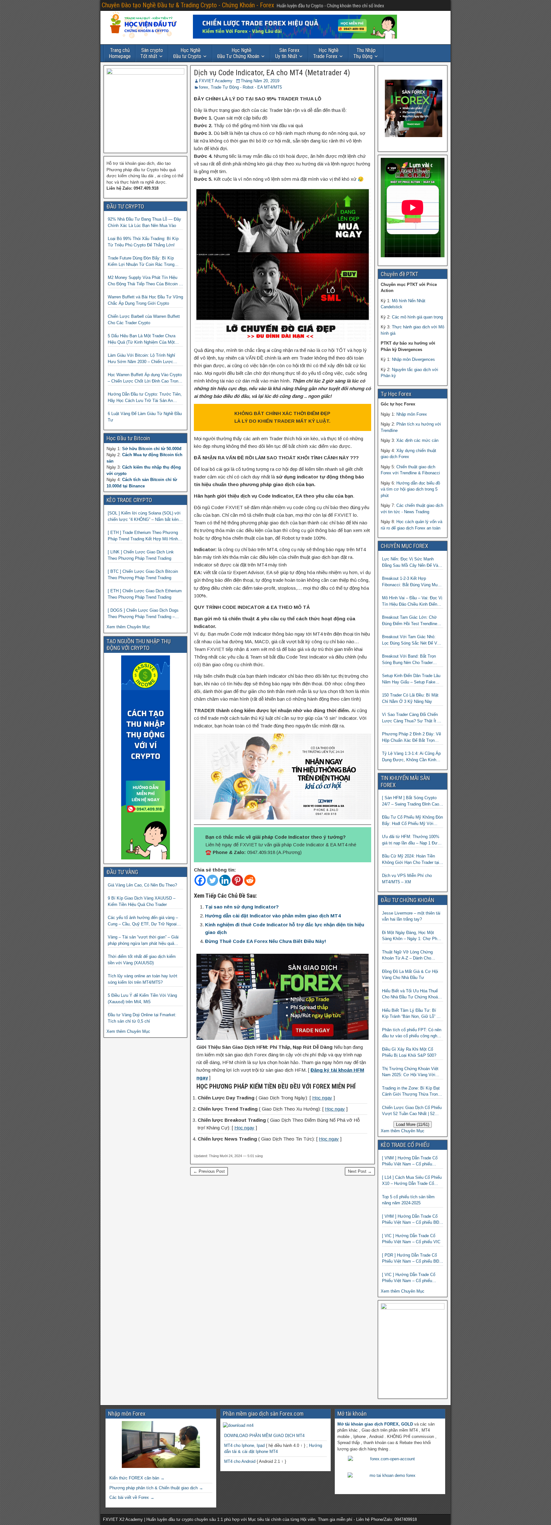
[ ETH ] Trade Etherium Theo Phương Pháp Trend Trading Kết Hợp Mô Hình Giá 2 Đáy (143, 536)
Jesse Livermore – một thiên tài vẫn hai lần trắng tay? (411, 916)
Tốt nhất (151, 53)
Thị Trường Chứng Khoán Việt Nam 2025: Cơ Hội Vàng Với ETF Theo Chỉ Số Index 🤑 (410, 1072)
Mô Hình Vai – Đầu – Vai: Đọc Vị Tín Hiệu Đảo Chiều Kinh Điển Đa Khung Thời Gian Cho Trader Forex (412, 601)
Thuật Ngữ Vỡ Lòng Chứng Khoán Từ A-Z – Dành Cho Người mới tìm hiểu (407, 955)
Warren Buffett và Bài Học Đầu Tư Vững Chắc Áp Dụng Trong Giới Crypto (145, 300)
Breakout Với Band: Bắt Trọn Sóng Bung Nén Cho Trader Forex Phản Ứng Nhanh (409, 660)
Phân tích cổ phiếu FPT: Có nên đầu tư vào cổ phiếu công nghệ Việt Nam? (411, 1033)
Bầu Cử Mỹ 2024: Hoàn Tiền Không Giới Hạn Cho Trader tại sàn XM (410, 859)
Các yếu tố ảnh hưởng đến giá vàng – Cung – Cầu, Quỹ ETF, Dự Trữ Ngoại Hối (143, 921)
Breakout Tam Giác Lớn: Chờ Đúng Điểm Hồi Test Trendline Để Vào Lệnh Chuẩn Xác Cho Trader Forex (409, 621)
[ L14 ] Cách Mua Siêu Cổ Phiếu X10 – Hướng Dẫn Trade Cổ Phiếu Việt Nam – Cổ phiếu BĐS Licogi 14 (412, 1181)
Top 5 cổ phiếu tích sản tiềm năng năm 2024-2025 (408, 1200)
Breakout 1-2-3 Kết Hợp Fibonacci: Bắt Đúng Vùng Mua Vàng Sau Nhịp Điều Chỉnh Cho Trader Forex (411, 582)
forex (203, 87)
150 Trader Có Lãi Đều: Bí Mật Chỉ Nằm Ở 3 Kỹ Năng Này (410, 698)
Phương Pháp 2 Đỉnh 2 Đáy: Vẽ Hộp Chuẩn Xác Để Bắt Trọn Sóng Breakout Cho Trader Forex (412, 737)
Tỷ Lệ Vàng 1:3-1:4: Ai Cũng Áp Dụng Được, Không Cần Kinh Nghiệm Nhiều (411, 757)
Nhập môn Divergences (413, 359)
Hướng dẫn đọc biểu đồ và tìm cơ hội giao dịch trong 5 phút (410, 489)
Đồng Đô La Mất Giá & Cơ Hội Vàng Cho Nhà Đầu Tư (410, 974)
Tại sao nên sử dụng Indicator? (242, 906)
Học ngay (322, 1097)
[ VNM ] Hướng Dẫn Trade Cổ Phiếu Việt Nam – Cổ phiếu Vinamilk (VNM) (409, 1161)
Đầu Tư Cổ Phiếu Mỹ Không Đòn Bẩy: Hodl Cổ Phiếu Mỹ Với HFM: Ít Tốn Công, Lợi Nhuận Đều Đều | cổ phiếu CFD (412, 821)
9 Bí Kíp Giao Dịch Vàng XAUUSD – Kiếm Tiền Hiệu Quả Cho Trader (141, 901)
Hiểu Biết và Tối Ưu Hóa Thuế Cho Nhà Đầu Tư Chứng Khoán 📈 (411, 994)
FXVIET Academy (215, 80)
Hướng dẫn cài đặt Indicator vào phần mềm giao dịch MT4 (273, 915)
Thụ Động (364, 53)
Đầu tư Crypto (187, 53)
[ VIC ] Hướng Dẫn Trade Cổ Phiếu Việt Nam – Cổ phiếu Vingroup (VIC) (408, 1278)
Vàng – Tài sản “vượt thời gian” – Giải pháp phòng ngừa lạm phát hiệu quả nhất (143, 940)
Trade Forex (326, 53)
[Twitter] (212, 880)
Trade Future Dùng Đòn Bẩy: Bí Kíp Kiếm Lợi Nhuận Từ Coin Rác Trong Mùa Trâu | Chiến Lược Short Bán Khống (141, 261)
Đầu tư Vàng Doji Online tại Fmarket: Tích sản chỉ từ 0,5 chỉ (142, 1018)
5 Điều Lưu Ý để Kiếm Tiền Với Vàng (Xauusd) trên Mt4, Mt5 (142, 998)
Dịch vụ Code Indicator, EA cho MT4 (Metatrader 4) (272, 72)
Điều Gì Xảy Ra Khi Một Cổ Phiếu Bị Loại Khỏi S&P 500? (409, 1052)
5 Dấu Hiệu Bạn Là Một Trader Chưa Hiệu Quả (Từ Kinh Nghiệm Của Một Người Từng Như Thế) (141, 339)
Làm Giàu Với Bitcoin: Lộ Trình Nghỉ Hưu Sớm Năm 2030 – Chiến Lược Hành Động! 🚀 (141, 359)
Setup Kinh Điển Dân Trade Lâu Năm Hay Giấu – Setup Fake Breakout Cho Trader (411, 679)
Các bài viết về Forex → (131, 1497)
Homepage (120, 53)
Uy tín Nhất (287, 53)
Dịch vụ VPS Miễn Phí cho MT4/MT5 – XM (407, 878)
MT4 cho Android (239, 1461)
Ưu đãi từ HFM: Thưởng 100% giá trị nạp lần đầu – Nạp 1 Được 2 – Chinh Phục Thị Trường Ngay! (412, 840)
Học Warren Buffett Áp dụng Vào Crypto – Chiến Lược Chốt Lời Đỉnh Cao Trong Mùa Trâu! (145, 378)
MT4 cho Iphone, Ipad (244, 1445)
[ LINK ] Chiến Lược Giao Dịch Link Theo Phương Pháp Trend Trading (141, 555)
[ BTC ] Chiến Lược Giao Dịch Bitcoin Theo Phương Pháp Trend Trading (143, 574)
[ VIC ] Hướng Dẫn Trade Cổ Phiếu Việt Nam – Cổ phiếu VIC (411, 1238)
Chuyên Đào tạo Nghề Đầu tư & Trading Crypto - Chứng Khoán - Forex (188, 5)
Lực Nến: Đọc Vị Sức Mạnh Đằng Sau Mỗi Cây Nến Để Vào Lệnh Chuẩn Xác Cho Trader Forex (411, 562)
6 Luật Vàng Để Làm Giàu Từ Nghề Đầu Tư (145, 416)
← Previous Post (209, 1171)
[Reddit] (249, 880)
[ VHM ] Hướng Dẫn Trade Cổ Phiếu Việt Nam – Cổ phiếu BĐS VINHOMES (412, 1220)
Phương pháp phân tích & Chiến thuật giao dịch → (156, 1487)
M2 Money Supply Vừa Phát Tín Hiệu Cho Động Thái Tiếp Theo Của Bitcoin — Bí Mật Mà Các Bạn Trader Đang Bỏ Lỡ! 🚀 (145, 281)
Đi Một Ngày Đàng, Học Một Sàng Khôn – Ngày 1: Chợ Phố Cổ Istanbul (410, 936)
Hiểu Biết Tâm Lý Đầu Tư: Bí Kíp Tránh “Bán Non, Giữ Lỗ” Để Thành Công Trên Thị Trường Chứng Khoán (412, 1014)
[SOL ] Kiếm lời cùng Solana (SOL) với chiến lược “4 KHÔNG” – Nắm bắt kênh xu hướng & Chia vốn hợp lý (144, 516)
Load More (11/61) (412, 1124)
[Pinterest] (237, 880)
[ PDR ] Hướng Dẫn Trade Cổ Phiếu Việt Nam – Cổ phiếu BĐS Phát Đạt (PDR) (412, 1259)
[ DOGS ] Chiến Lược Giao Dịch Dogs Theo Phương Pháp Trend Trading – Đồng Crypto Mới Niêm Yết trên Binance (145, 614)
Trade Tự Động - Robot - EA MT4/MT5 (246, 87)
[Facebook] (200, 880)
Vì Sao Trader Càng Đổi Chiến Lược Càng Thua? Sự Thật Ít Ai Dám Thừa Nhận (411, 718)
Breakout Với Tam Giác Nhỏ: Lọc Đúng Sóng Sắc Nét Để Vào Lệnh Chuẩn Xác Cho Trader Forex (412, 640)
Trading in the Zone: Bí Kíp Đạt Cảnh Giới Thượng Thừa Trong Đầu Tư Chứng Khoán (411, 1092)
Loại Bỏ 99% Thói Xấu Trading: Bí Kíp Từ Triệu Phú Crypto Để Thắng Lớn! (143, 241)
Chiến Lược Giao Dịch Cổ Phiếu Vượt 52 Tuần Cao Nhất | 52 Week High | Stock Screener (412, 1111)
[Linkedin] (225, 880)
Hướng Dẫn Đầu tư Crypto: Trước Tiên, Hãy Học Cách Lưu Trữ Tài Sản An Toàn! (145, 398)
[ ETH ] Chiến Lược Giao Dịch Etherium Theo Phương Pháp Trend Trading (145, 594)
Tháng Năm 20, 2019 (260, 80)
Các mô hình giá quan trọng (417, 317)
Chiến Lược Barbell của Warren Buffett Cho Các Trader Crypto (144, 319)
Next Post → (360, 1171)
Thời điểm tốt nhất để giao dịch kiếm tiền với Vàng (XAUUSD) (142, 959)
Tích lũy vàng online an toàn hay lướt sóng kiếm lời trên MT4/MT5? (142, 979)
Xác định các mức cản (417, 440)
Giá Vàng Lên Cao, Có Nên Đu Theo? (142, 885)
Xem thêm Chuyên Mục (128, 626)
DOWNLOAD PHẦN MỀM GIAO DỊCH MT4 (264, 1435)
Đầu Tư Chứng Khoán (238, 53)
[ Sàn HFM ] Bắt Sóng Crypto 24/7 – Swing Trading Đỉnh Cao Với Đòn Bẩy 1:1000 (410, 801)
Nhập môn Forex (411, 414)
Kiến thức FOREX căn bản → (137, 1478)
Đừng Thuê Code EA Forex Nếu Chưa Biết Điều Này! (265, 941)
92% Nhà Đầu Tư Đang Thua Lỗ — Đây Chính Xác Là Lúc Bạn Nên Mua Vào (144, 222)
